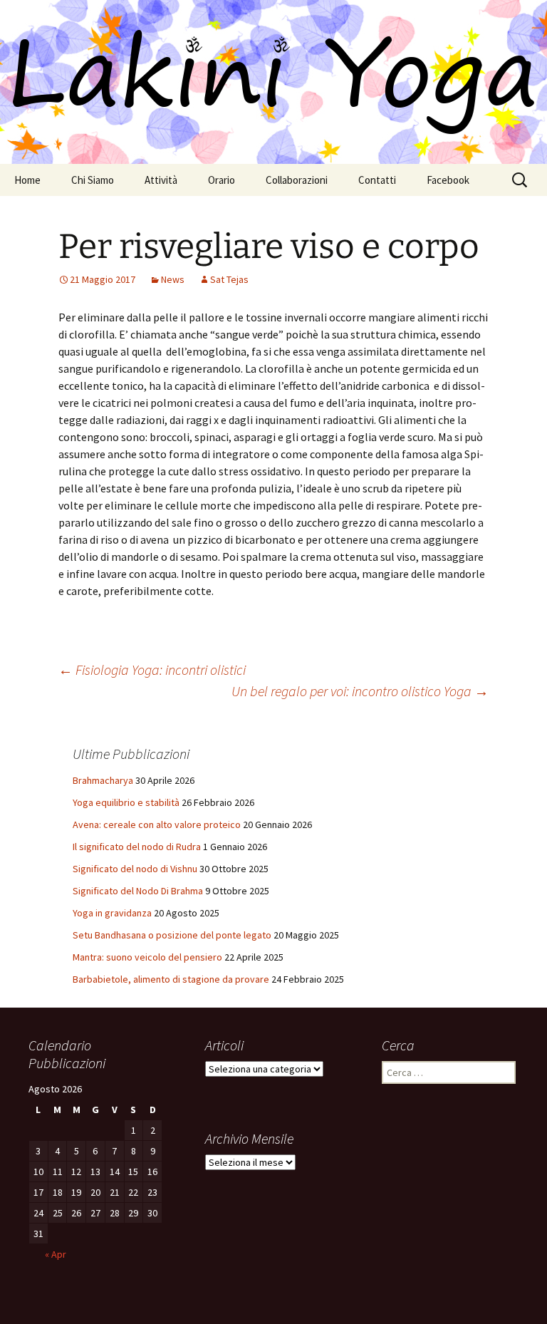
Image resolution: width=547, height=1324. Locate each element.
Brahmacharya (103, 780)
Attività (161, 180)
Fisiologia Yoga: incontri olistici (152, 669)
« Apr (55, 1254)
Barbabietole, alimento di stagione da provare (171, 979)
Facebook (448, 180)
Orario (221, 180)
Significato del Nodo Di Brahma (138, 890)
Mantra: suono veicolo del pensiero (147, 957)
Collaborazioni (297, 180)
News (172, 279)
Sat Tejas (229, 279)
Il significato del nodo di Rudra (137, 846)
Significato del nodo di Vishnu (135, 868)
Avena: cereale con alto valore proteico (157, 824)
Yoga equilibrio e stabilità (126, 802)
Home (27, 180)
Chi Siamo (92, 180)
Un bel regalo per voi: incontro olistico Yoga (360, 691)
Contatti (377, 180)
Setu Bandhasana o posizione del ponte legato (172, 935)
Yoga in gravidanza (112, 912)
